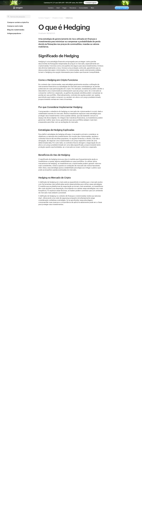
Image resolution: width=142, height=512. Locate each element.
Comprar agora (90, 2)
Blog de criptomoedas (15, 30)
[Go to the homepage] (18, 8)
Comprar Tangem (121, 8)
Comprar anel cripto (15, 26)
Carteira (50, 8)
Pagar (65, 8)
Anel (58, 8)
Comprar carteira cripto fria (18, 22)
